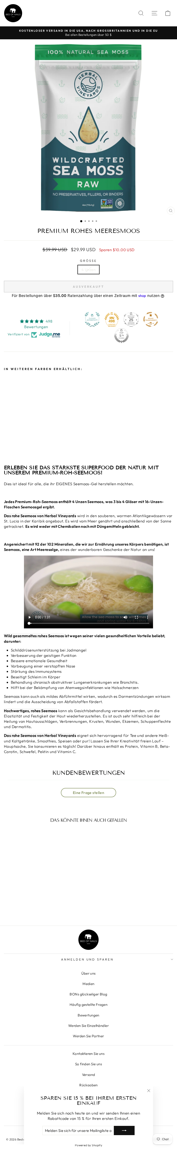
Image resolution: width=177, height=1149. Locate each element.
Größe (88, 261)
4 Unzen (88, 269)
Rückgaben (88, 1085)
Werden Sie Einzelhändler (88, 1025)
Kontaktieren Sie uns (88, 1053)
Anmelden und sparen (87, 959)
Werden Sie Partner (88, 1036)
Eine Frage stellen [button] (88, 792)
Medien (88, 984)
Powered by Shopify (88, 1145)
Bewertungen (88, 1015)
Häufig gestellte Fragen (89, 1004)
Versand (88, 1074)
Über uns (88, 973)
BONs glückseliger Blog (88, 994)
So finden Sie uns (88, 1064)
